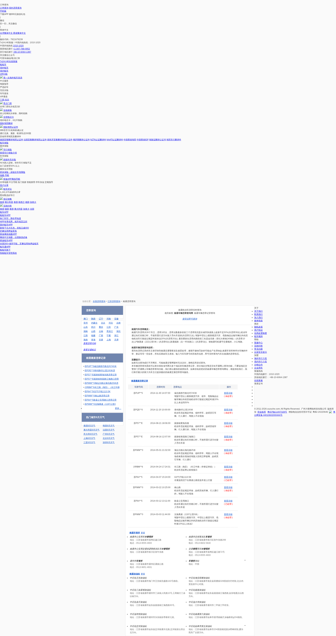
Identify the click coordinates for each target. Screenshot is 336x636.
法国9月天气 (108, 430)
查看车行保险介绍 (8, 153)
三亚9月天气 (89, 442)
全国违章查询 (99, 301)
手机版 (3, 11)
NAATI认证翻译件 (115, 139)
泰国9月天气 (89, 425)
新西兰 (21, 202)
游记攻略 (7, 199)
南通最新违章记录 (139, 381)
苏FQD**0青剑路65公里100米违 (100, 370)
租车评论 (7, 189)
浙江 (116, 335)
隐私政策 (258, 327)
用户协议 (258, 330)
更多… (118, 408)
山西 (93, 331)
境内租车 (4, 71)
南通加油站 (135, 574)
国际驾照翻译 (6, 123)
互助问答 (7, 206)
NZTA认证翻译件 (98, 139)
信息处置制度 (260, 333)
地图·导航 (4, 175)
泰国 (16, 202)
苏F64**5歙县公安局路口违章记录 (101, 400)
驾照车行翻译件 (173, 139)
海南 (85, 339)
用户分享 (4, 185)
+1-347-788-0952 (21, 49)
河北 (111, 323)
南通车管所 (135, 533)
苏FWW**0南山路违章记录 (97, 395)
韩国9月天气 (108, 425)
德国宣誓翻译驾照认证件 (11, 139)
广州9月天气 (108, 434)
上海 (109, 339)
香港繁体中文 (19, 33)
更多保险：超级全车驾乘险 (12, 172)
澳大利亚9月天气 (91, 430)
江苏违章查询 (114, 301)
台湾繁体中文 (6, 33)
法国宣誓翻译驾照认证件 (35, 139)
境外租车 (4, 68)
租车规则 (258, 336)
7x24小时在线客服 (8, 61)
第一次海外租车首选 (12, 77)
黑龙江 (110, 331)
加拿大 (33, 202)
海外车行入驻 (260, 358)
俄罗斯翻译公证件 (81, 139)
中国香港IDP (143, 139)
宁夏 (109, 335)
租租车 (3, 64)
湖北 (118, 331)
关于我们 (258, 311)
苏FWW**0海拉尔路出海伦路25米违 (101, 383)
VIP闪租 (4, 74)
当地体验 (7, 110)
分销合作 (258, 365)
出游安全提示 (260, 352)
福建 (93, 335)
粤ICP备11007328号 (277, 412)
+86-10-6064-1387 (22, 52)
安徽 (116, 318)
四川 (93, 327)
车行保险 (7, 149)
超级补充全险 (9, 159)
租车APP (4, 212)
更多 (143, 533)
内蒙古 (94, 323)
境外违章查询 (15, 8)
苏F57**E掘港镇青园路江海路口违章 (102, 379)
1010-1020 (18, 45)
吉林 (118, 323)
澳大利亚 (9, 202)
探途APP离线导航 (11, 179)
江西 (85, 335)
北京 (103, 323)
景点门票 (7, 103)
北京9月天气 (108, 438)
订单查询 (4, 8)
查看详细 (228, 393)
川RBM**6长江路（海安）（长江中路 (102, 387)
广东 (116, 327)
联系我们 (258, 314)
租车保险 (4, 143)
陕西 (93, 318)
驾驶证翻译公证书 (157, 139)
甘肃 (101, 339)
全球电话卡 (8, 117)
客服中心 (258, 342)
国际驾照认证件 (10, 127)
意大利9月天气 (90, 434)
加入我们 (258, 317)
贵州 (85, 323)
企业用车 (258, 368)
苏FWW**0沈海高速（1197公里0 (100, 404)
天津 (116, 339)
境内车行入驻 (260, 361)
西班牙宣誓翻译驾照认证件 (59, 139)
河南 (109, 318)
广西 (101, 335)
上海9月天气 (89, 438)
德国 (27, 202)
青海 (93, 339)
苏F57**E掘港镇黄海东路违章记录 (101, 374)
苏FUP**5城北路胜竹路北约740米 (101, 366)
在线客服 (258, 380)
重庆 (101, 327)
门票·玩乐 (4, 100)
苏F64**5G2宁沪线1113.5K (97, 391)
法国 (32, 209)
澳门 (85, 318)
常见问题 (258, 349)
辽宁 (101, 318)
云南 (101, 331)
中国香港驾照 (130, 139)
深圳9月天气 (108, 442)
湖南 (85, 331)
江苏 (109, 327)
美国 (2, 202)
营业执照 (261, 412)
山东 (85, 327)
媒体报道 (258, 320)
